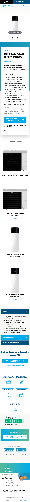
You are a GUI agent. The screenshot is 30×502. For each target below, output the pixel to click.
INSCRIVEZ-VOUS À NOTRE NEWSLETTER (14, 436)
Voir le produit (15, 180)
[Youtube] (17, 457)
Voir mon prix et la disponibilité (14, 119)
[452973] (12, 38)
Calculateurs (22, 1)
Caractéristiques (8, 337)
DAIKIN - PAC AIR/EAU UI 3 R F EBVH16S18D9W (15, 296)
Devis (7, 1)
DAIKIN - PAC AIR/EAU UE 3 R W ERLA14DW (15, 175)
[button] (24, 6)
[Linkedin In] (13, 457)
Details (5, 311)
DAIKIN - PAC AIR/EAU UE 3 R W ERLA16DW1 (15, 215)
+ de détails (6, 107)
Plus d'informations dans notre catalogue (16, 126)
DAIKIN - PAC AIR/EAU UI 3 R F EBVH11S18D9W (15, 255)
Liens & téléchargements (11, 342)
